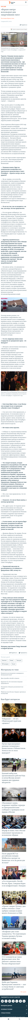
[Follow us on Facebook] (9, 1001)
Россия (3, 6)
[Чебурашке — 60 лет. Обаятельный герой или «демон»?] (14, 710)
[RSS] (24, 1001)
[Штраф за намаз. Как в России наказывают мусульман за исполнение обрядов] (14, 822)
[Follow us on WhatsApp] (16, 1001)
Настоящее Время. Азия (7, 18)
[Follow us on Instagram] (6, 1001)
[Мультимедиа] (8, 1019)
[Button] (23, 25)
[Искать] (19, 1019)
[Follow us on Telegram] (13, 1001)
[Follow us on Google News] (20, 1001)
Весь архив (23, 992)
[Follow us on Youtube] (2, 1001)
